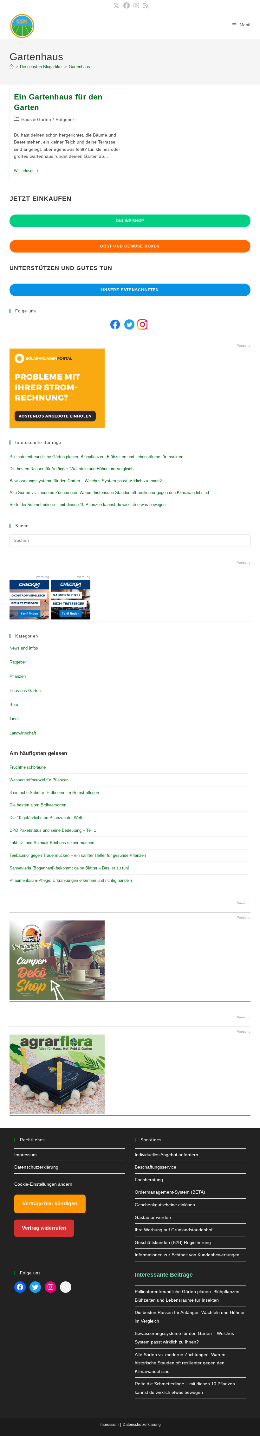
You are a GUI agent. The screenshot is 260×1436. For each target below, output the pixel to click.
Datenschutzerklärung (36, 1167)
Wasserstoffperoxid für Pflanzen (39, 780)
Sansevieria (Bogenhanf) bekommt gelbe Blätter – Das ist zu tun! (69, 868)
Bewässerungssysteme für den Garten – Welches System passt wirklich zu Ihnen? (86, 480)
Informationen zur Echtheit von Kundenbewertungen (187, 1254)
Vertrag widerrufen (44, 1228)
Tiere (14, 718)
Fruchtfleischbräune (28, 767)
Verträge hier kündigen (50, 1203)
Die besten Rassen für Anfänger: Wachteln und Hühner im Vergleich (71, 468)
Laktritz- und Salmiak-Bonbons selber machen (52, 842)
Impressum (25, 1154)
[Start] (12, 66)
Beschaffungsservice (155, 1167)
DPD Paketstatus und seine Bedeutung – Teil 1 (53, 830)
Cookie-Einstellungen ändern (43, 1184)
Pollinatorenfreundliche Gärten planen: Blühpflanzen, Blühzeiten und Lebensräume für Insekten (96, 456)
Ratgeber (64, 119)
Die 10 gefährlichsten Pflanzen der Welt (46, 817)
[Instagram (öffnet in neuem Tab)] (136, 6)
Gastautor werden (153, 1217)
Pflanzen (18, 676)
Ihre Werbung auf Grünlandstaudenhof (173, 1229)
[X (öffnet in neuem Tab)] (116, 6)
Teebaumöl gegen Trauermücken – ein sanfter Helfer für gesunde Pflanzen (78, 855)
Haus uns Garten (25, 690)
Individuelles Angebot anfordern (166, 1154)
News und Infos (24, 648)
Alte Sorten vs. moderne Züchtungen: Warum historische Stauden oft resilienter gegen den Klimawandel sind (109, 492)
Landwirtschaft (23, 733)
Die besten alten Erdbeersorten (38, 805)
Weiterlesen (26, 171)
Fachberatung (149, 1179)
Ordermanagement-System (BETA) (170, 1192)
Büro (14, 704)
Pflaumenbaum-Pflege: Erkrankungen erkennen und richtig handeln (71, 880)
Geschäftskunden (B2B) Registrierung (173, 1242)
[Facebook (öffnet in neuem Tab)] (126, 6)
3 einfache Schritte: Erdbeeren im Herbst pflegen (54, 792)
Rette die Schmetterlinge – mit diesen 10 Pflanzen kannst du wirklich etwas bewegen (88, 504)
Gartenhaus (79, 66)
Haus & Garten (36, 119)
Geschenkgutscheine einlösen (165, 1204)
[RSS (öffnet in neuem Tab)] (145, 6)
